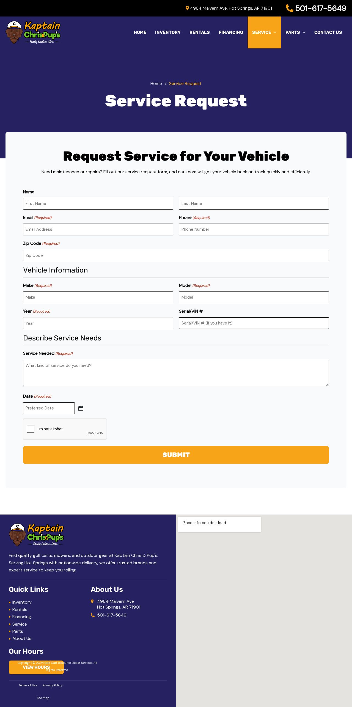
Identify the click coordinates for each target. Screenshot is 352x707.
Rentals (199, 32)
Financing (231, 32)
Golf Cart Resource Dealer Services (68, 663)
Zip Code (41, 243)
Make (37, 285)
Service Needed (48, 353)
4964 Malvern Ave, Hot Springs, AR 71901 (230, 8)
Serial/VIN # (191, 311)
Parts (292, 32)
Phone (194, 217)
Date (37, 396)
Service (261, 32)
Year (36, 311)
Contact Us (328, 32)
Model (194, 285)
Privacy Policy (52, 685)
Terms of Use (28, 685)
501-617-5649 (319, 8)
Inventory (168, 32)
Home (140, 32)
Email (37, 217)
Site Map (43, 698)
